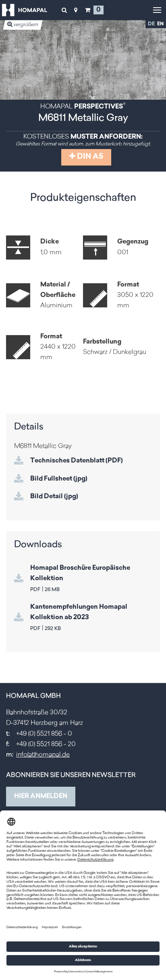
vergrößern (25, 25)
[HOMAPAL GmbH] (24, 10)
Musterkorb (87, 10)
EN (160, 24)
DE (151, 24)
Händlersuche (75, 10)
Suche (64, 10)
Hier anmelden (40, 796)
